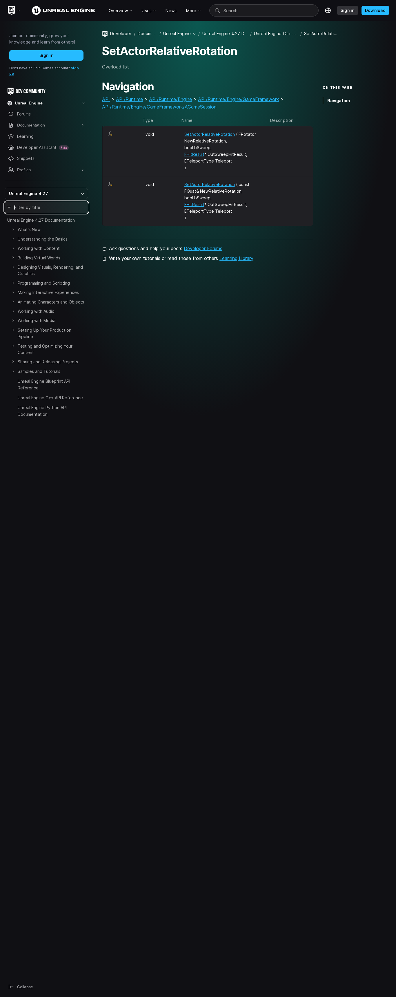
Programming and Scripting (44, 283)
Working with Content (39, 248)
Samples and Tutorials (39, 371)
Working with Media (36, 320)
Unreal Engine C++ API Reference (50, 397)
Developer (121, 33)
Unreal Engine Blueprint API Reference (44, 384)
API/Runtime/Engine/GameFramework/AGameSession (159, 107)
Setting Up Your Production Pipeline (44, 333)
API (106, 99)
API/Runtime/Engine (170, 99)
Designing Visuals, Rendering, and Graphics (50, 270)
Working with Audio (36, 311)
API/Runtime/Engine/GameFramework (238, 99)
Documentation (147, 33)
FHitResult (194, 154)
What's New (29, 229)
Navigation (338, 100)
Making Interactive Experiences (48, 292)
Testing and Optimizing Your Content (45, 349)
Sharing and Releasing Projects (48, 361)
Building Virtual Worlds (39, 257)
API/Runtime (129, 99)
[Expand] (13, 229)
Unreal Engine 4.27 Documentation (41, 220)
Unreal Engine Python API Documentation (42, 410)
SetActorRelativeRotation (209, 134)
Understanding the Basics (43, 238)
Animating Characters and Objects (51, 301)
